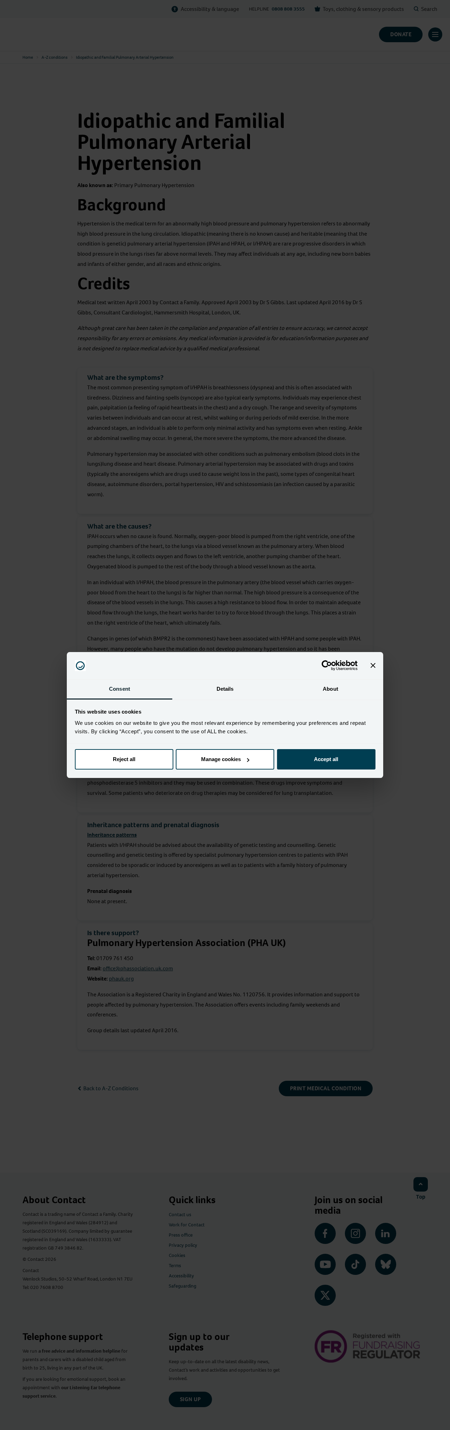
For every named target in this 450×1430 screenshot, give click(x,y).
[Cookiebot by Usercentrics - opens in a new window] (327, 665)
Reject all (124, 759)
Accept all (326, 759)
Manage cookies (221, 759)
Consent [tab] (119, 689)
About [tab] (330, 689)
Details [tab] (225, 689)
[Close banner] (373, 665)
